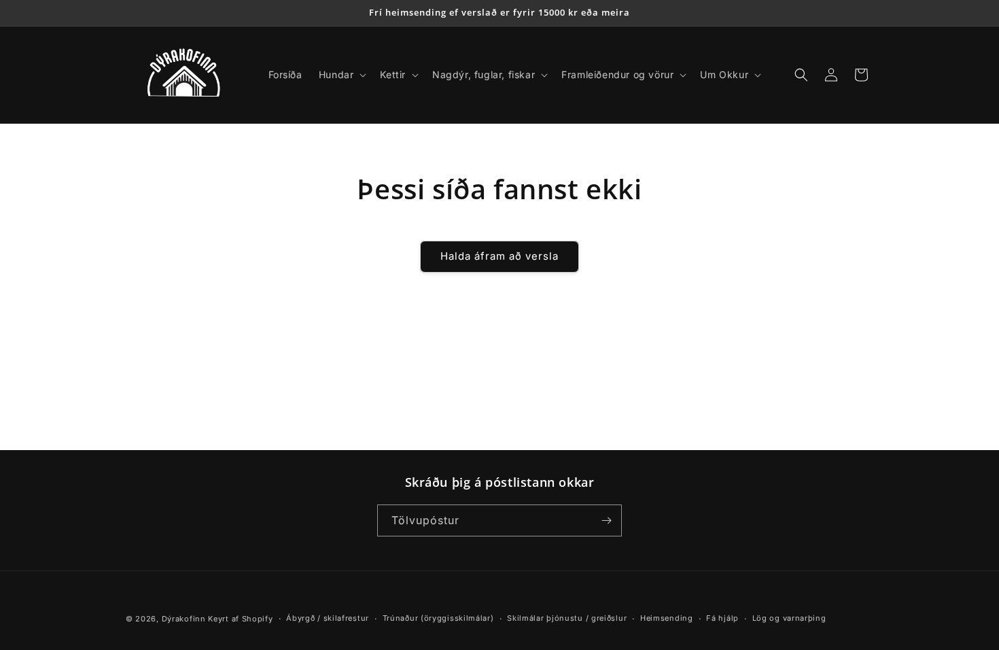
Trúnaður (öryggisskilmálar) (438, 618)
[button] (341, 75)
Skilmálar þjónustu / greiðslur (567, 618)
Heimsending (666, 618)
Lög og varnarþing (789, 618)
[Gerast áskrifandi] (606, 520)
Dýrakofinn (184, 618)
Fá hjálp (722, 618)
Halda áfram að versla (499, 256)
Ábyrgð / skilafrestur (327, 618)
